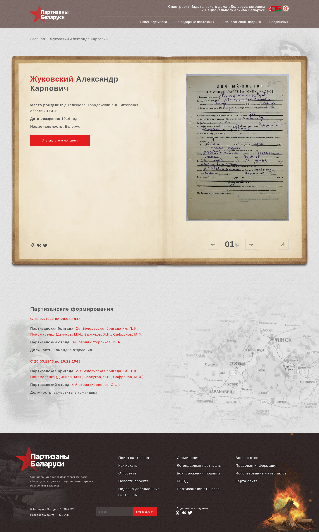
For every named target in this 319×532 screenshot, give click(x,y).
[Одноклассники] (32, 245)
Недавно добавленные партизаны (139, 492)
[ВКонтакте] (39, 245)
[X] (45, 245)
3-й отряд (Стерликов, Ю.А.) (97, 342)
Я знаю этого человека (60, 140)
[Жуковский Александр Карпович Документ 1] (237, 152)
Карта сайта (247, 481)
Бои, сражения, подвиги (241, 22)
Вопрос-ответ (248, 458)
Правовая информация (256, 465)
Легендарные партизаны (194, 22)
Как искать (128, 465)
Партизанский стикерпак (199, 489)
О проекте (127, 473)
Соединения (279, 22)
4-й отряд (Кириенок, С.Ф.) (96, 385)
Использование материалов (261, 473)
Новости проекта (133, 481)
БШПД (182, 481)
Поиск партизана (153, 22)
